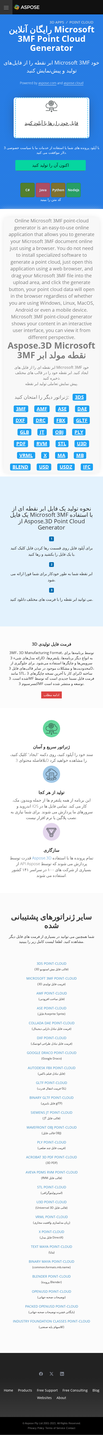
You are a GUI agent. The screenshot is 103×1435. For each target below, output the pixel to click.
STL (62, 443)
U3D (82, 443)
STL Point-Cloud (51, 1187)
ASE (62, 408)
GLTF (81, 420)
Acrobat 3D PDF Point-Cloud (51, 1157)
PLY (78, 432)
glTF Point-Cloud (51, 1082)
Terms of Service (55, 1428)
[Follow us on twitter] (51, 1372)
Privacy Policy (36, 1428)
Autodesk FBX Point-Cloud (51, 1068)
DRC (41, 420)
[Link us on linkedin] (62, 1372)
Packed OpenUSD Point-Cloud (51, 1306)
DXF (20, 420)
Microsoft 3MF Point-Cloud (51, 978)
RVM (41, 443)
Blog (95, 1390)
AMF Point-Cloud (51, 993)
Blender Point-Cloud (51, 1276)
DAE (82, 408)
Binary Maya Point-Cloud (51, 1261)
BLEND (20, 467)
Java (43, 190)
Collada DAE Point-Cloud (51, 1023)
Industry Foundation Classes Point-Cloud (51, 1321)
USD (44, 467)
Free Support (47, 1390)
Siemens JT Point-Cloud (51, 1112)
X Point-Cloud (51, 1231)
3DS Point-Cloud (51, 963)
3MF (21, 408)
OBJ (59, 432)
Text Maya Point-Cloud (51, 1246)
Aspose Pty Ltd (34, 1423)
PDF (21, 443)
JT (42, 432)
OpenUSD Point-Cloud (51, 1291)
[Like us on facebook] (41, 1372)
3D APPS (57, 22)
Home (8, 1390)
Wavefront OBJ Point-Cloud (52, 1127)
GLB (24, 432)
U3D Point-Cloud (51, 1202)
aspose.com (47, 83)
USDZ (66, 467)
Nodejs (73, 190)
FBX (60, 420)
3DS (79, 397)
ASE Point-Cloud (51, 1008)
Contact (70, 1428)
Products (25, 1390)
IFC (87, 467)
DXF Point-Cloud (51, 1038)
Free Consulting (75, 1390)
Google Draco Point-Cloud (51, 1052)
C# (27, 190)
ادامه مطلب (51, 695)
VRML (26, 455)
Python (58, 190)
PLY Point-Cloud (51, 1142)
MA (61, 455)
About (61, 1397)
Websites (44, 1397)
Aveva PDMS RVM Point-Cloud (52, 1172)
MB (80, 455)
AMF (42, 408)
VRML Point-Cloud (51, 1217)
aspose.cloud (73, 83)
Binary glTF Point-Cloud (51, 1097)
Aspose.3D (42, 858)
